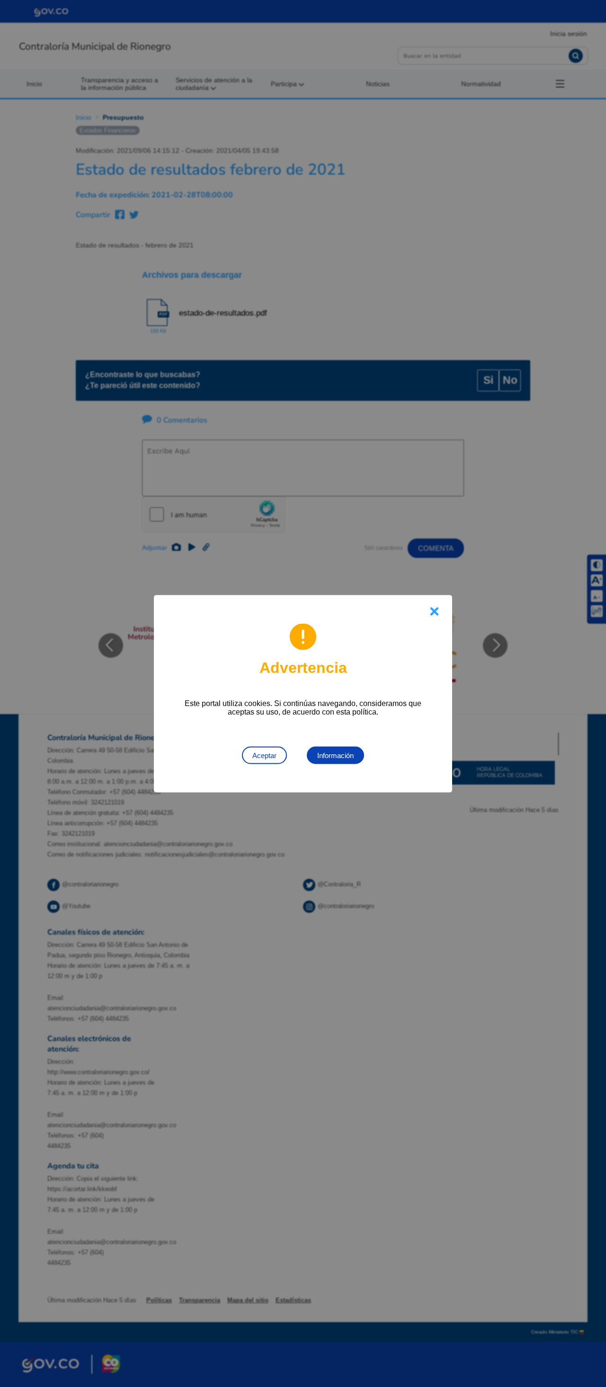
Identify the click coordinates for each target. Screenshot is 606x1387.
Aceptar (264, 755)
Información (335, 755)
